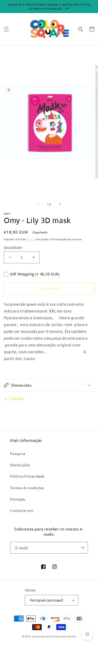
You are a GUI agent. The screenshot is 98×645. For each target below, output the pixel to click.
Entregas (17, 499)
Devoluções (20, 464)
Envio (31, 239)
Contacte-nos (21, 510)
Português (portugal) (46, 600)
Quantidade (13, 247)
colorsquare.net (40, 636)
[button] (6, 29)
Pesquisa (17, 453)
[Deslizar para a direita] (60, 204)
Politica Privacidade (27, 476)
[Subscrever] (82, 548)
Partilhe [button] (17, 398)
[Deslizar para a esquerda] (37, 204)
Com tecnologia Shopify (63, 636)
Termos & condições (27, 487)
